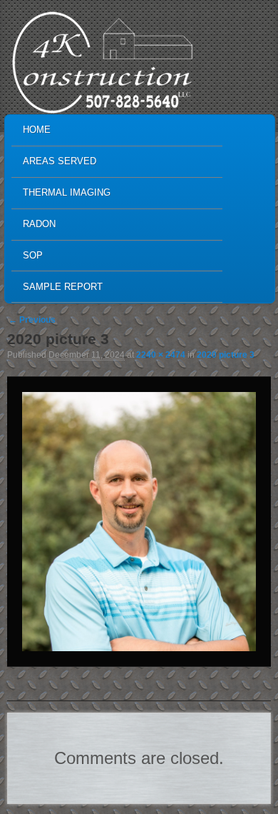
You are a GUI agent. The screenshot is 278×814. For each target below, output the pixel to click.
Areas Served (59, 161)
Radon (39, 223)
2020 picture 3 (225, 355)
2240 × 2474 (160, 355)
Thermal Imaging (66, 192)
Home (37, 129)
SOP (33, 255)
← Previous (32, 320)
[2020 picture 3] (139, 521)
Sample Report (63, 286)
